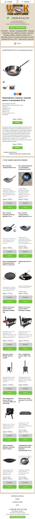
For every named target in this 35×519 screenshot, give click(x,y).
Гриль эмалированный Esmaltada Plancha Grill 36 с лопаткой (9, 263)
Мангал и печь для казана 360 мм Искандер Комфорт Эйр (9, 309)
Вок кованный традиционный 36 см (9, 166)
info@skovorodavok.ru (17, 496)
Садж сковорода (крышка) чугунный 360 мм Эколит (8, 447)
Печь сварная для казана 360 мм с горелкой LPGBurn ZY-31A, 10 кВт (9, 401)
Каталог (9, 2)
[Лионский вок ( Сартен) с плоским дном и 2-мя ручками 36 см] (16, 68)
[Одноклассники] (17, 94)
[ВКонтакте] (15, 94)
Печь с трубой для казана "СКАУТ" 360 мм (24, 355)
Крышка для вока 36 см (10, 152)
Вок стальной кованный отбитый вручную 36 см (8, 214)
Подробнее (9, 203)
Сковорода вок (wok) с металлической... (20, 153)
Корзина (26, 2)
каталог (17, 499)
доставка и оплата (17, 502)
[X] (20, 94)
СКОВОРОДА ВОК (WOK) (9, 50)
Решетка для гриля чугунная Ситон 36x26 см (25, 400)
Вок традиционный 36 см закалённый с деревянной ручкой (25, 167)
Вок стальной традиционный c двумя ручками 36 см (25, 214)
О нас (17, 505)
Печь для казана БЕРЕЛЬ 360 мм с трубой (8, 355)
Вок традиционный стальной (24, 50)
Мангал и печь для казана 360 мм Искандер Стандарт (24, 308)
